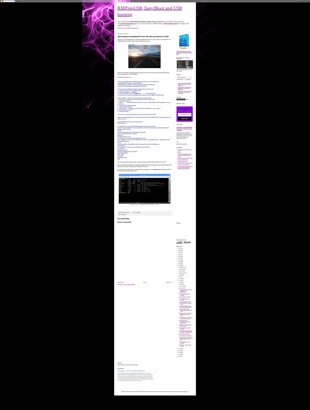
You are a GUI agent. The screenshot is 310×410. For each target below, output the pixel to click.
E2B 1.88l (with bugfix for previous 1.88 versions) (185, 306)
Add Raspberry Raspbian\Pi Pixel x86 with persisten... (186, 331)
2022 (179, 256)
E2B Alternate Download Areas (185, 158)
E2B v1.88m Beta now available (184, 299)
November (182, 269)
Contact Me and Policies (183, 164)
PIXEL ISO (122, 39)
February (181, 286)
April (180, 282)
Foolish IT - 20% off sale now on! (185, 345)
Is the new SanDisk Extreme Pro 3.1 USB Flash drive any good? (184, 155)
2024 (179, 252)
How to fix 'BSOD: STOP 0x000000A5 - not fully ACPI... (185, 303)
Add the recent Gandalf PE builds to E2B (185, 325)
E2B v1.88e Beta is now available (184, 342)
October (181, 271)
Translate (188, 79)
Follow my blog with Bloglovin (185, 163)
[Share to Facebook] (138, 212)
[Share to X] (136, 212)
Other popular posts (182, 161)
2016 (179, 348)
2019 (179, 261)
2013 (179, 354)
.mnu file (125, 77)
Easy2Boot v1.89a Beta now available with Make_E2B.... (185, 291)
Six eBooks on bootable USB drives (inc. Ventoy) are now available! (184, 129)
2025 (179, 250)
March (181, 284)
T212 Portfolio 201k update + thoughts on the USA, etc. (185, 88)
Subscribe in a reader (182, 144)
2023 (179, 254)
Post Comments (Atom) (129, 284)
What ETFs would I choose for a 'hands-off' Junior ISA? (185, 92)
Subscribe (184, 118)
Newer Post (121, 282)
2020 (179, 260)
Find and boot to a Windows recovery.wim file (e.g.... (186, 318)
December (181, 267)
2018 (179, 263)
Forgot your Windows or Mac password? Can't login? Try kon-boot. (184, 53)
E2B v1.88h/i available (184, 334)
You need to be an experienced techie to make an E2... (184, 321)
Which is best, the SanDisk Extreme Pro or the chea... (185, 314)
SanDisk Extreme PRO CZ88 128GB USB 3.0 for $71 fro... (185, 339)
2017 (179, 265)
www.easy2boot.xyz (170, 23)
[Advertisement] (144, 270)
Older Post (168, 282)
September (182, 273)
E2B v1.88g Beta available (185, 335)
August (181, 274)
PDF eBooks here (134, 28)
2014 (179, 352)
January (181, 288)
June (180, 278)
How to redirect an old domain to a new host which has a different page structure (185, 167)
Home (144, 282)
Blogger (186, 391)
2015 (179, 350)
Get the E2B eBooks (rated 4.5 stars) (185, 150)
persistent (123, 214)
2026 (179, 248)
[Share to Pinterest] (139, 212)
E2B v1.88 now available (184, 297)
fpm (177, 391)
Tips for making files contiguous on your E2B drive (185, 310)
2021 (179, 258)
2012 (179, 356)
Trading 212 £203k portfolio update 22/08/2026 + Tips (184, 84)
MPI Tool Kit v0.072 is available (184, 294)
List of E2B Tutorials (183, 159)
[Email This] (133, 212)
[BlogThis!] (135, 212)
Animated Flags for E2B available (184, 328)
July (180, 276)
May (180, 280)
